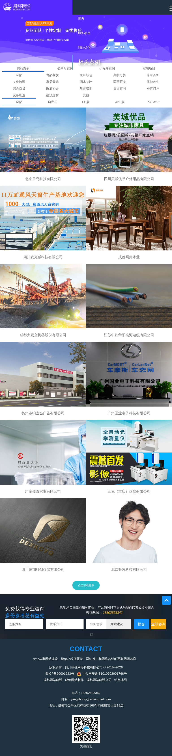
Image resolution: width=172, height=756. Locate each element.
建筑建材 (52, 95)
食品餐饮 (52, 75)
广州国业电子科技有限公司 (129, 413)
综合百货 (19, 88)
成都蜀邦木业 (129, 257)
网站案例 (23, 68)
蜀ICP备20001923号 (59, 673)
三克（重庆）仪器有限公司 (129, 491)
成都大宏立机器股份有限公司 (43, 335)
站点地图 (120, 680)
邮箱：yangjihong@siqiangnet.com (86, 699)
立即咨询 (158, 624)
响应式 (52, 102)
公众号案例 (65, 68)
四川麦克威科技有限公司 (43, 257)
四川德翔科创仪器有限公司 (43, 569)
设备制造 (19, 95)
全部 (19, 75)
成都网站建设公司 (99, 680)
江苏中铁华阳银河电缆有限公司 (129, 335)
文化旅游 (19, 82)
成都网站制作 (74, 680)
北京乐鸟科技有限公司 (43, 179)
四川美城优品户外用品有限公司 (129, 179)
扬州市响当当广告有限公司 (43, 413)
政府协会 (52, 88)
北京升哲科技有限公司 (129, 569)
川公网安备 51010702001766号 (104, 673)
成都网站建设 (52, 680)
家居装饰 (52, 82)
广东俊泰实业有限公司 (43, 491)
